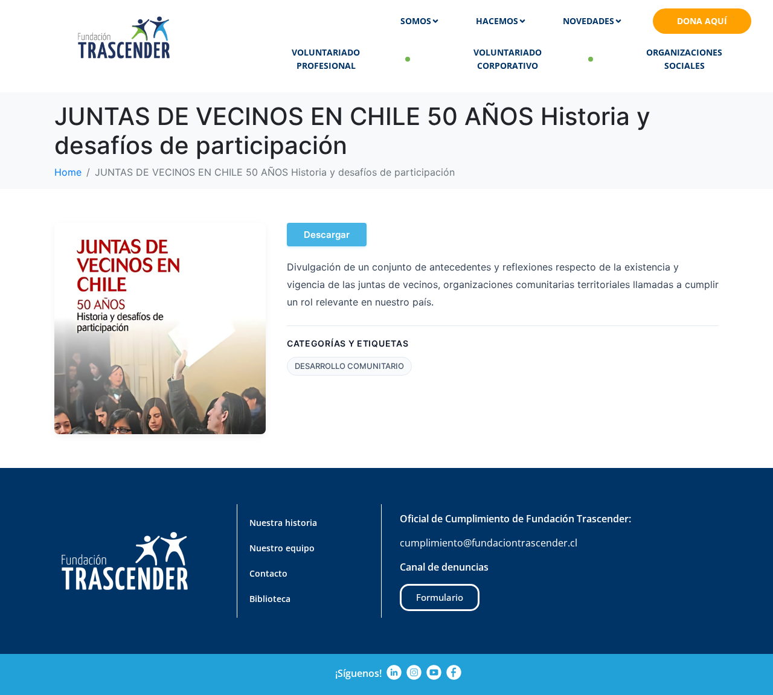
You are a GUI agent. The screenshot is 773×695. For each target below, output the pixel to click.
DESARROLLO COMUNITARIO (349, 366)
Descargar (327, 234)
